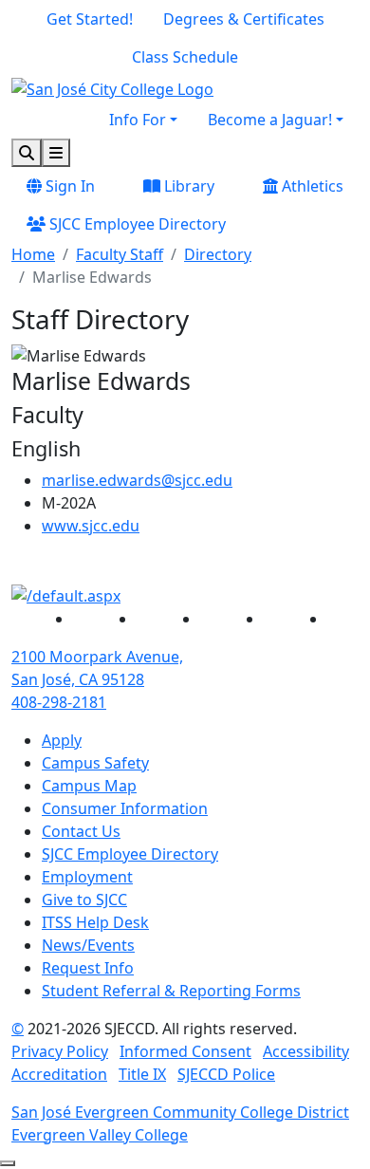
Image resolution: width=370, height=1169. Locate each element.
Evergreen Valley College (99, 1134)
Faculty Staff (119, 254)
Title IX (142, 1074)
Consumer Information (125, 808)
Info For (137, 119)
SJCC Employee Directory (136, 223)
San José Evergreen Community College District (180, 1112)
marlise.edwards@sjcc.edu (137, 480)
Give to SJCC (84, 899)
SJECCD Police (226, 1074)
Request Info (88, 967)
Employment (87, 876)
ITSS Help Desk (95, 922)
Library (187, 186)
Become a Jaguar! (270, 119)
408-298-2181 (58, 702)
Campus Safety (95, 762)
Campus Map (89, 785)
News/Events (88, 945)
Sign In (68, 186)
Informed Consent (185, 1051)
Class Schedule (185, 56)
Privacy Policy (59, 1051)
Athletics (310, 186)
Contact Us (81, 831)
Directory (217, 254)
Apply (62, 740)
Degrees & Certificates (243, 19)
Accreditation (59, 1074)
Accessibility (306, 1051)
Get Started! (89, 19)
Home (33, 254)
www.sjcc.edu (90, 525)
